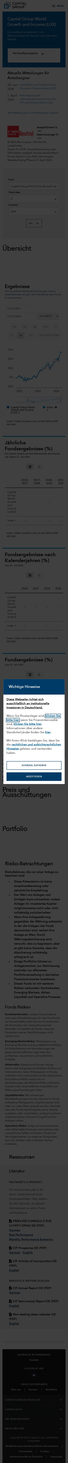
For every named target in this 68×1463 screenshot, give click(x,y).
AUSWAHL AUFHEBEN (34, 765)
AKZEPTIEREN (34, 776)
